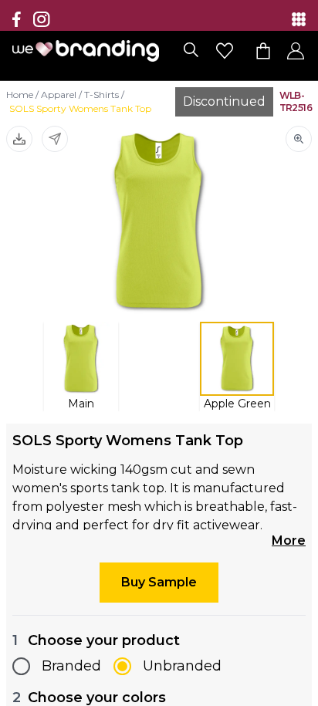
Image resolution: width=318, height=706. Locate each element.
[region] (159, 353)
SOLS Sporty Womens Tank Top (80, 108)
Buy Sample (159, 582)
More (289, 540)
